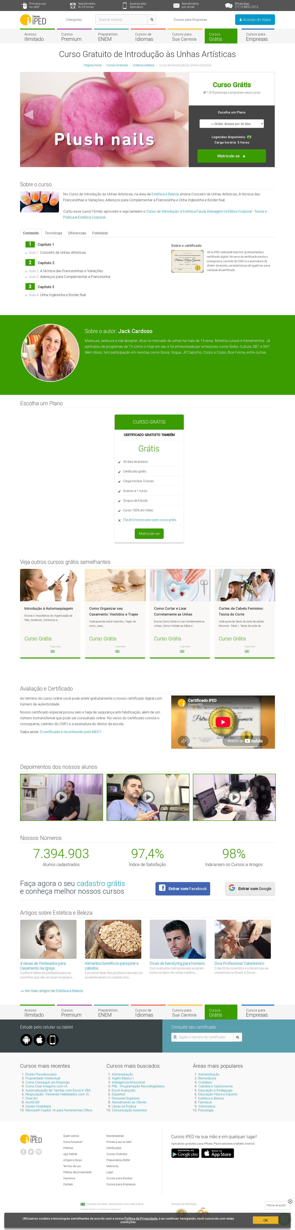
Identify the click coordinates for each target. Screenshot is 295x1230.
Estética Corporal (91, 217)
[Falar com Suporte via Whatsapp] (290, 1201)
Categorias (74, 20)
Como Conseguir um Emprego (47, 1082)
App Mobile (70, 1154)
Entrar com (188, 888)
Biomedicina (207, 1078)
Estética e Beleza (165, 194)
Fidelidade (100, 233)
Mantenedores (115, 1135)
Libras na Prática (124, 1106)
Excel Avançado (123, 1090)
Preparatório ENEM (118, 1160)
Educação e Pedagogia (215, 1090)
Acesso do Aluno (256, 19)
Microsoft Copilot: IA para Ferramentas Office (58, 1110)
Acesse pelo (138, 5)
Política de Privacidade (140, 1218)
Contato (68, 1184)
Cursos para (184, 36)
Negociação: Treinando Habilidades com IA (57, 1094)
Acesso (34, 37)
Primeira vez (37, 5)
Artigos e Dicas (72, 1160)
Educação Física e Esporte (217, 1094)
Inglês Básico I (123, 1078)
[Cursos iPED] (31, 1139)
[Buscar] (152, 19)
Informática (206, 1106)
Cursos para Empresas (190, 20)
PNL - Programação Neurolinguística (138, 1086)
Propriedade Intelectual (42, 1078)
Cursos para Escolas (119, 1178)
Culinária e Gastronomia (215, 1086)
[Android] (26, 1035)
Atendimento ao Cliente (129, 1102)
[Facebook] (23, 1150)
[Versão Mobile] (52, 1035)
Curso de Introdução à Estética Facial (176, 211)
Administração (122, 1074)
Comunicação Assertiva (129, 1110)
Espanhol (118, 1094)
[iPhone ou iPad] (39, 1035)
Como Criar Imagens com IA (46, 1086)
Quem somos (71, 1135)
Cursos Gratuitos (116, 1154)
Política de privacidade (77, 1172)
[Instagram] (38, 1150)
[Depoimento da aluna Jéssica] (234, 797)
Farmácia (205, 1102)
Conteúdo (31, 233)
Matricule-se (149, 533)
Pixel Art (31, 1098)
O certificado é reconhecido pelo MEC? (70, 732)
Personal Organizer (126, 1098)
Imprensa (69, 1178)
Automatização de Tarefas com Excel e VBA (58, 1090)
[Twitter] (31, 1150)
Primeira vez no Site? (119, 1142)
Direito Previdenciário (41, 1074)
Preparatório (108, 37)
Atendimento (86, 5)
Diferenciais (77, 233)
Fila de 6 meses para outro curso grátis (149, 520)
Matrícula (112, 1166)
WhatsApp (246, 5)
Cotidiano (205, 1082)
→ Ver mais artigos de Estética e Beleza (51, 991)
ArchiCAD (32, 1102)
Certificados (113, 1148)
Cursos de (144, 37)
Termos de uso (72, 1166)
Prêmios (68, 1148)
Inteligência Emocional (128, 1082)
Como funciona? (72, 1142)
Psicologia (205, 1110)
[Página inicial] (33, 19)
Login (109, 1172)
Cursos (71, 37)
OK (265, 1220)
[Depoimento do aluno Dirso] (147, 797)
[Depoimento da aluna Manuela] (61, 797)
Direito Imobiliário (38, 1106)
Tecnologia (53, 233)
